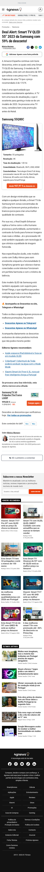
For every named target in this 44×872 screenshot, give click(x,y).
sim (26, 424)
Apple (12, 797)
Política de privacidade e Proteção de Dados (12, 822)
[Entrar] (40, 9)
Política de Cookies (32, 825)
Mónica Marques (8, 46)
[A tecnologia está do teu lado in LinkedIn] (34, 764)
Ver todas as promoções (19, 415)
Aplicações (12, 792)
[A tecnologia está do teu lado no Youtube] (22, 764)
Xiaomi (12, 803)
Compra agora (33, 403)
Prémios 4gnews (32, 840)
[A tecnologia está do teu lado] (14, 9)
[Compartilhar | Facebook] (28, 47)
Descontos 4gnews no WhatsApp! (21, 328)
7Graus (27, 855)
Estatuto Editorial (12, 835)
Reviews (32, 797)
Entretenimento (32, 792)
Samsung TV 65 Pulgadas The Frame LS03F (12, 395)
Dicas (32, 803)
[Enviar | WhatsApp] (36, 47)
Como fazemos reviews (12, 846)
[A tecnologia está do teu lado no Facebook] (10, 764)
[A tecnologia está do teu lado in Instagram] (16, 764)
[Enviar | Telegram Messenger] (40, 47)
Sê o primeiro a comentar (23, 458)
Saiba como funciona (15, 22)
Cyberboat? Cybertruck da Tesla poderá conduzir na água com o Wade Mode (23, 364)
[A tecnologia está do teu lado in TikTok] (28, 764)
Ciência (32, 787)
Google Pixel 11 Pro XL (27, 15)
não (33, 424)
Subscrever (35, 492)
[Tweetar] (32, 47)
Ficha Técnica (12, 840)
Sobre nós (12, 830)
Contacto (32, 830)
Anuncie (32, 835)
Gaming (32, 813)
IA (12, 808)
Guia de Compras (11, 813)
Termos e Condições (32, 820)
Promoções (32, 808)
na (22, 185)
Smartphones (12, 787)
